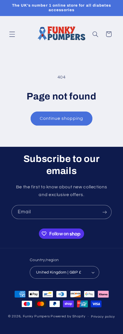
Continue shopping (62, 118)
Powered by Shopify (68, 316)
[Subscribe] (104, 212)
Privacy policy (103, 316)
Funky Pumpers (36, 316)
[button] (12, 34)
